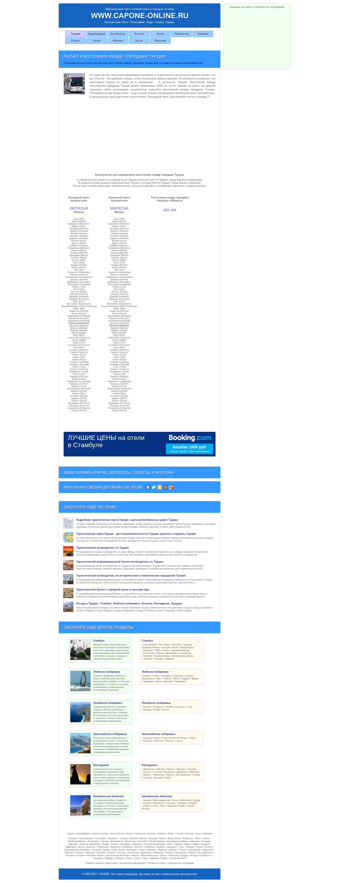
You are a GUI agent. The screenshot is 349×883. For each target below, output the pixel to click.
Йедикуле (148, 650)
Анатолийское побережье (77, 849)
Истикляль (148, 653)
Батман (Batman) (79, 253)
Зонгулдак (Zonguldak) (78, 284)
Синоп (154, 806)
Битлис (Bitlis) (79, 260)
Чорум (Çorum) (79, 386)
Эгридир (182, 803)
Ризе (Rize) (79, 347)
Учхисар (157, 772)
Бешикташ (186, 653)
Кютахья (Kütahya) (79, 323)
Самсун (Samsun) (79, 352)
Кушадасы (166, 675)
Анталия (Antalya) (79, 236)
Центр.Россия (117, 833)
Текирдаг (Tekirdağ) (79, 364)
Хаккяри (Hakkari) (79, 376)
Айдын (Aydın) (79, 226)
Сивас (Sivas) (79, 354)
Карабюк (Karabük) (78, 296)
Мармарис (148, 681)
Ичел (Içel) (79, 289)
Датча (159, 681)
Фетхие (147, 707)
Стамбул (72, 838)
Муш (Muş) (79, 335)
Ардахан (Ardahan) (78, 238)
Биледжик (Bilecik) (79, 255)
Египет (75, 40)
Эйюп (158, 650)
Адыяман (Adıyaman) (79, 223)
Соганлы (147, 777)
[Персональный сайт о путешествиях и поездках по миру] (139, 16)
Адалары (147, 659)
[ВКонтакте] (147, 487)
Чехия (97, 40)
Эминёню (176, 644)
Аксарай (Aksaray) (78, 228)
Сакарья (192, 803)
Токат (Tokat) (79, 367)
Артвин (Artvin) (78, 240)
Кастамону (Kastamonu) (79, 303)
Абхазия (118, 40)
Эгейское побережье (89, 844)
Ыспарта (171, 803)
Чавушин (180, 769)
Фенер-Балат (187, 647)
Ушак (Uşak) (79, 374)
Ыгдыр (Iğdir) (79, 393)
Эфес (159, 678)
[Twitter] (153, 487)
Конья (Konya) (79, 313)
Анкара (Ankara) (79, 233)
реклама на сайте (240, 6)
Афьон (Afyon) (78, 243)
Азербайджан (96, 33)
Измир (146, 675)
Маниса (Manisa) (78, 328)
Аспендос (182, 738)
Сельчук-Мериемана (154, 844)
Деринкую (182, 772)
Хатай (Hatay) (79, 379)
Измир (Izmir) (79, 287)
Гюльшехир (158, 774)
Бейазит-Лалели (151, 647)
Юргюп (169, 774)
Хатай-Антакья (177, 858)
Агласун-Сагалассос (153, 803)
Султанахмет (150, 644)
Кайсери (160, 769)
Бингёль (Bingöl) (79, 257)
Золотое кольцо (100, 833)
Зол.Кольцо (118, 33)
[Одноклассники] (159, 487)
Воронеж (160, 40)
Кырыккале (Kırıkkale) (79, 320)
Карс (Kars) (79, 301)
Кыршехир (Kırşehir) (79, 318)
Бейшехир (185, 800)
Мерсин (169, 741)
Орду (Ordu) (79, 342)
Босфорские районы (182, 656)
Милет (176, 678)
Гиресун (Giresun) (79, 274)
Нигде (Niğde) (79, 340)
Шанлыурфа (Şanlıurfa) (79, 388)
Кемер (157, 738)
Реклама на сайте (156, 863)
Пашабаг (192, 769)
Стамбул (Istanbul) (78, 362)
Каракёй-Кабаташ (181, 650)
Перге (192, 738)
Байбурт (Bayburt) (79, 245)
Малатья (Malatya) (78, 325)
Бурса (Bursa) (79, 267)
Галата (166, 650)
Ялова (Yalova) (78, 410)
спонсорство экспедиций (269, 6)
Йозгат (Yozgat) (79, 291)
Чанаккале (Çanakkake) (79, 381)
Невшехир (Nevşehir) (79, 337)
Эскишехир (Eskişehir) (78, 408)
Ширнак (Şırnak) (79, 391)
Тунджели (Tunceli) (78, 371)
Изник (146, 806)
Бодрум (186, 678)
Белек (172, 738)
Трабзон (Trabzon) (78, 369)
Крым (139, 40)
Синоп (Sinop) (79, 359)
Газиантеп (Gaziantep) (79, 272)
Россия (139, 33)
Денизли (168, 681)
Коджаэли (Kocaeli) (78, 311)
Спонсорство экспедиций (181, 863)
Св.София (164, 644)
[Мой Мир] (165, 487)
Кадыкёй (169, 659)
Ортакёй (147, 656)
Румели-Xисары (162, 656)
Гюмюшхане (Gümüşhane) (78, 277)
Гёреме (170, 769)
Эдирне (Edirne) (79, 398)
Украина (203, 33)
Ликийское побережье (121, 847)
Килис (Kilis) (79, 308)
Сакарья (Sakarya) (78, 350)
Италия (151, 833)
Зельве (147, 772)
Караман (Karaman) (79, 299)
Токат (162, 806)
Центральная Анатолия (117, 855)
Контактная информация (132, 863)
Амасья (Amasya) (79, 231)
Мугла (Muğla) (79, 333)
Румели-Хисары (156, 841)
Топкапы (187, 644)
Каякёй (168, 707)
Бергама (178, 675)
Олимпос (148, 741)
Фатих (175, 647)
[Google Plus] (171, 487)
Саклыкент (179, 707)
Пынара (147, 709)
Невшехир (148, 769)
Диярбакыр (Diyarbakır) (79, 282)
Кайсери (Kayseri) (79, 294)
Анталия (147, 738)
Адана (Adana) (78, 221)
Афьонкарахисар (161, 800)
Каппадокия (194, 849)
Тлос (189, 707)
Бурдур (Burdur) (79, 265)
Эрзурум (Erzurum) (79, 405)
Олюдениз (158, 707)
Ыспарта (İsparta (79, 396)
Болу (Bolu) (79, 262)
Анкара (146, 800)
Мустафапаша (183, 774)
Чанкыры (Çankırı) (78, 383)
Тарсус (179, 741)
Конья (175, 800)
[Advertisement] (139, 134)
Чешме (155, 675)
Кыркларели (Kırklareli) (78, 316)
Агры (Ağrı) (79, 219)
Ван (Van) (79, 270)
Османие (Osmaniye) (79, 345)
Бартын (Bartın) (79, 250)
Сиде (164, 738)
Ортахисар (169, 772)
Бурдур (196, 800)
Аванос (147, 774)
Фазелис (159, 741)
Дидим (195, 678)
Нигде (168, 777)
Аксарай (166, 647)
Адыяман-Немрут (176, 806)
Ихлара (196, 774)
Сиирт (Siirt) (79, 357)
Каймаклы (194, 772)
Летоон (165, 709)
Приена (167, 678)
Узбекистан (181, 33)
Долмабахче (172, 653)
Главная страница (94, 863)
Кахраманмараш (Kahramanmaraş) (79, 306)
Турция (75, 33)
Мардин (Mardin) (78, 330)
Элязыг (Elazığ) (79, 400)
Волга (160, 33)
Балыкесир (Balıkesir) (79, 248)
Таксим (160, 653)
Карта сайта (112, 863)
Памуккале (180, 681)
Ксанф (156, 709)
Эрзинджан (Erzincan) (79, 403)
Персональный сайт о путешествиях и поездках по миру (139, 9)
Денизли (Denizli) (78, 279)
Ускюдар (158, 659)
